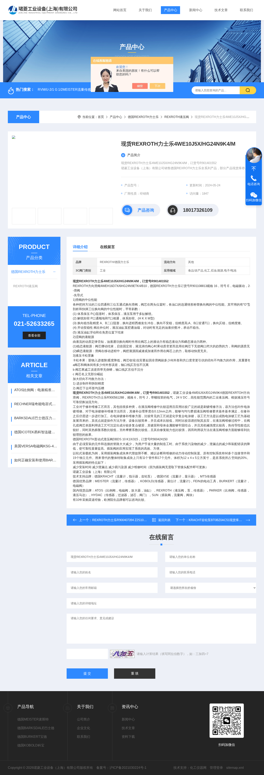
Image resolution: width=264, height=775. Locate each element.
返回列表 (164, 520)
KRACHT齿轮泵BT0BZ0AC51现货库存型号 (218, 520)
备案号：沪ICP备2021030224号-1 (121, 767)
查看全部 (34, 335)
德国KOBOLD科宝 (30, 745)
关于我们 (145, 10)
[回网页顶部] (254, 169)
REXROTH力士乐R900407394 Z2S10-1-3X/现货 (125, 520)
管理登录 (216, 767)
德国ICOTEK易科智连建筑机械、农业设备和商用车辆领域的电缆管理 (35, 432)
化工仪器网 (198, 767)
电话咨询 (254, 184)
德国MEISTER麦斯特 (33, 719)
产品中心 (170, 10)
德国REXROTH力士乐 (143, 117)
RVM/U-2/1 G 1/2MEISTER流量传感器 (66, 89)
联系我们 (246, 10)
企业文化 (83, 728)
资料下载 (128, 736)
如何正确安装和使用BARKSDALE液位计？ (35, 460)
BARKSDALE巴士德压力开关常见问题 (35, 418)
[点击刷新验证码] (122, 654)
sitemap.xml (235, 767)
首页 (101, 117)
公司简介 (83, 719)
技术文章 (221, 10)
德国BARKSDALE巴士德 (35, 728)
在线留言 (107, 247)
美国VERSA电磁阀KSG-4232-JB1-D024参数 (35, 446)
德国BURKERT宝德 (32, 736)
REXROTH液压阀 (176, 117)
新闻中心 (195, 10)
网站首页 (119, 10)
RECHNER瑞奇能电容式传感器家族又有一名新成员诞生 (35, 404)
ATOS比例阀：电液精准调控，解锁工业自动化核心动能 (35, 390)
